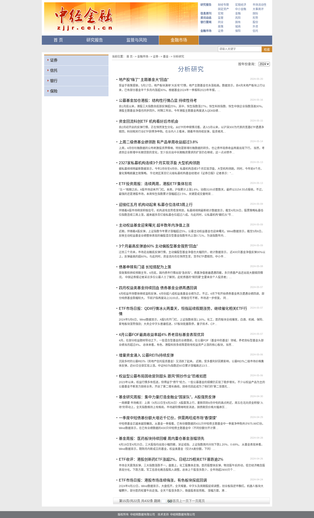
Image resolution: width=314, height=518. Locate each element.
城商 (238, 26)
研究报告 (205, 4)
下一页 (193, 501)
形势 (255, 17)
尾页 (201, 501)
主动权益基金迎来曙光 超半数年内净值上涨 (154, 225)
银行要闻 (205, 22)
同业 (220, 22)
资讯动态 (205, 17)
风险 (238, 17)
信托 (255, 31)
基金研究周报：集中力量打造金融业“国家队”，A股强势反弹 (167, 397)
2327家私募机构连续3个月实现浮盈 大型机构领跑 (159, 163)
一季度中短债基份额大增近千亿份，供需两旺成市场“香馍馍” (168, 418)
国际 (255, 13)
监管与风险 (136, 40)
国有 (238, 22)
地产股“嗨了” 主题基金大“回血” (143, 80)
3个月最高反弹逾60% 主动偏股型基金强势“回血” (158, 246)
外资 (255, 26)
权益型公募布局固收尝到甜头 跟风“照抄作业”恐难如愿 (163, 376)
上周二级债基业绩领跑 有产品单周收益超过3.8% (158, 142)
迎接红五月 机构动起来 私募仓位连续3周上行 (156, 205)
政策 (220, 26)
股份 (255, 22)
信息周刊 (205, 13)
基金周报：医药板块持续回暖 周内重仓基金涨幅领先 (161, 438)
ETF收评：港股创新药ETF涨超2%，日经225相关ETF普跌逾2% (171, 459)
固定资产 (223, 9)
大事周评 (258, 9)
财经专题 (223, 4)
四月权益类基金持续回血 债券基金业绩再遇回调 (158, 288)
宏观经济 (240, 4)
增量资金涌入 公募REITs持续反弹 (146, 355)
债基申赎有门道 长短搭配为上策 (145, 267)
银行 (53, 81)
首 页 (58, 40)
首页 (176, 501)
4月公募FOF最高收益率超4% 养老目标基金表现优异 (161, 335)
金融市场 (205, 31)
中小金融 (240, 9)
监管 (220, 17)
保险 (238, 31)
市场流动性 (259, 4)
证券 (220, 31)
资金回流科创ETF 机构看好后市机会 (148, 121)
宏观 (220, 13)
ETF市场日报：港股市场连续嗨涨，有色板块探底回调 (163, 480)
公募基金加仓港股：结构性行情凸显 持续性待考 (158, 100)
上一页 (184, 501)
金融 (238, 13)
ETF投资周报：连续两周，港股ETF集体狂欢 (155, 184)
